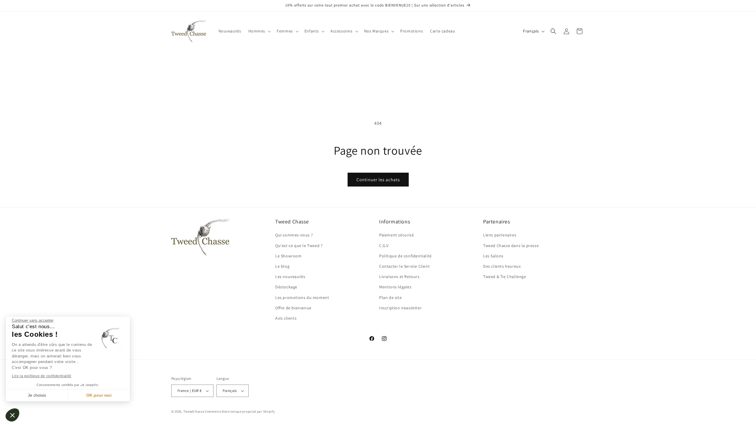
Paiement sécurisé (396, 235)
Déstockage (286, 287)
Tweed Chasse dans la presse (511, 245)
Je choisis (37, 395)
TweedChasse (193, 411)
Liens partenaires (499, 235)
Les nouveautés (290, 276)
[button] (12, 415)
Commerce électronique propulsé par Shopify (240, 411)
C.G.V (384, 245)
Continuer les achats (378, 179)
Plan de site (390, 297)
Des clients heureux (502, 266)
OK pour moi (99, 395)
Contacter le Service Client (404, 266)
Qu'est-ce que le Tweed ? (298, 245)
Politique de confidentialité (405, 256)
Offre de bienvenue (293, 307)
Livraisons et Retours (399, 276)
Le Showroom (288, 256)
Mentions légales (395, 287)
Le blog (282, 266)
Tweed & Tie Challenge (504, 276)
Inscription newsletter (400, 307)
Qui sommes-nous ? (294, 235)
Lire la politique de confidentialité (41, 376)
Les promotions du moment (302, 297)
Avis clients (285, 318)
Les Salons (493, 256)
